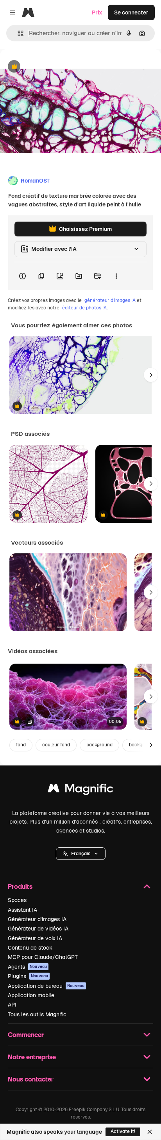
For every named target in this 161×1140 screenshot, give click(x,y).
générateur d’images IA (110, 300)
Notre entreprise (32, 1057)
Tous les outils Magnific (37, 1014)
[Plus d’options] (116, 276)
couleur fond (56, 745)
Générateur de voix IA (35, 938)
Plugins (28, 976)
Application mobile (31, 995)
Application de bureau (46, 985)
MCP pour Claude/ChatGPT (43, 957)
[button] (81, 853)
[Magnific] (80, 790)
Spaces (17, 900)
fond (21, 745)
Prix (97, 12)
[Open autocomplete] (17, 33)
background (99, 745)
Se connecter (131, 12)
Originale (51, 67)
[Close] (149, 1131)
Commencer (26, 1034)
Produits (20, 886)
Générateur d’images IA (37, 919)
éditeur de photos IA (84, 308)
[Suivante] (151, 375)
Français (80, 854)
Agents (27, 966)
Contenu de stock (30, 947)
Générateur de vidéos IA (38, 928)
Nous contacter (31, 1079)
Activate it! (123, 1131)
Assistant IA (22, 909)
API (12, 1004)
